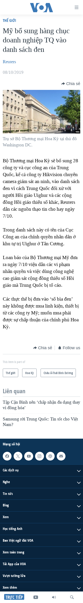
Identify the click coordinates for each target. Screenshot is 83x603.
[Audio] (54, 597)
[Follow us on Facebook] (7, 456)
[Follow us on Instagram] (39, 456)
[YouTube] (35, 597)
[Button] (70, 83)
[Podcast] (50, 456)
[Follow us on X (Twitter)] (18, 456)
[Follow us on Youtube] (28, 456)
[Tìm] (72, 597)
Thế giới (9, 20)
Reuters (9, 62)
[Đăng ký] (61, 456)
